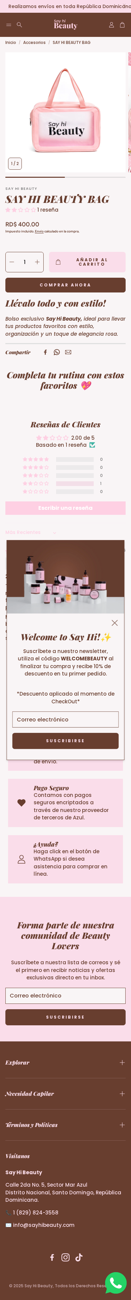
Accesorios (34, 42)
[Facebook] (45, 352)
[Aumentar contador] (37, 262)
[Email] (68, 352)
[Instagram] (65, 1257)
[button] (8, 24)
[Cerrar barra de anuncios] (124, 5)
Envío (39, 231)
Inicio (10, 42)
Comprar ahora (65, 285)
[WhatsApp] (57, 352)
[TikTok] (79, 1257)
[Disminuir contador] (12, 262)
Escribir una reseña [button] (65, 508)
